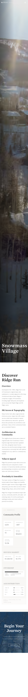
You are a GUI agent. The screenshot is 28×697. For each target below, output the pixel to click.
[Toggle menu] (25, 2)
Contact (13, 645)
